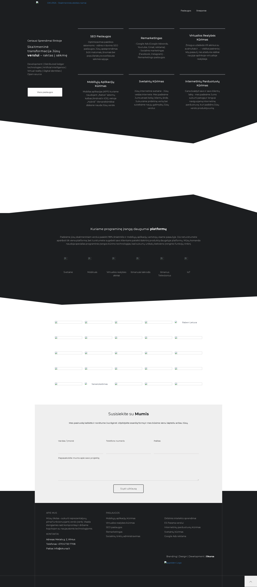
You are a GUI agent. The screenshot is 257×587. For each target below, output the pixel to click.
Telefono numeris (115, 441)
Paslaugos (186, 10)
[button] (45, 92)
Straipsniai (201, 10)
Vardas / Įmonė (66, 441)
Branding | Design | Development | (190, 556)
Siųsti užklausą (128, 488)
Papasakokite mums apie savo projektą (78, 458)
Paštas (157, 441)
